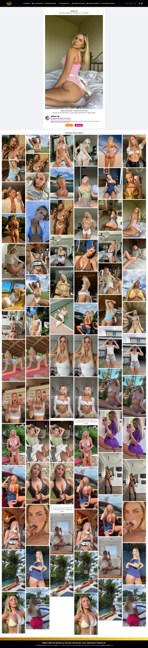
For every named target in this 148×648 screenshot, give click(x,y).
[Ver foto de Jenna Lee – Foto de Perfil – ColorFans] (13, 147)
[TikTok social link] (142, 3)
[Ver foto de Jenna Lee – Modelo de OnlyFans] (37, 144)
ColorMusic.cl (56, 645)
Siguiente (78, 125)
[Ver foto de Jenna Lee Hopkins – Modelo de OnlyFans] (62, 151)
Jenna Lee (74, 11)
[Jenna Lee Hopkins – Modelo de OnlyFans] (110, 347)
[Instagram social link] (139, 3)
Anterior (69, 125)
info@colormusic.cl (107, 645)
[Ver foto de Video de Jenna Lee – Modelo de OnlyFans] (13, 360)
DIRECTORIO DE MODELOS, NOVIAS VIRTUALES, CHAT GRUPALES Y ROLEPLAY (74, 643)
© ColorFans (39, 645)
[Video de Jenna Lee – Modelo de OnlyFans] (37, 357)
